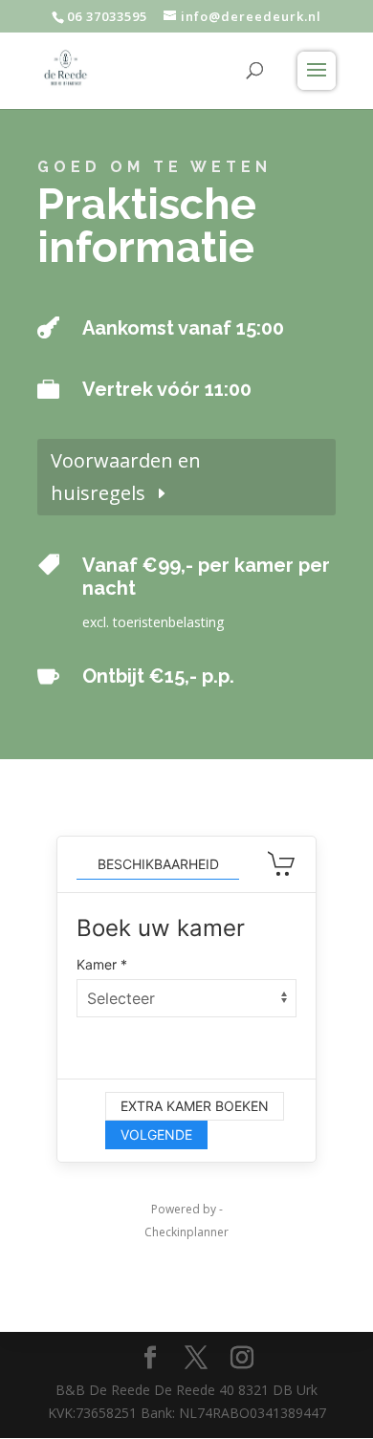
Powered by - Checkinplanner (186, 1220)
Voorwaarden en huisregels (126, 476)
